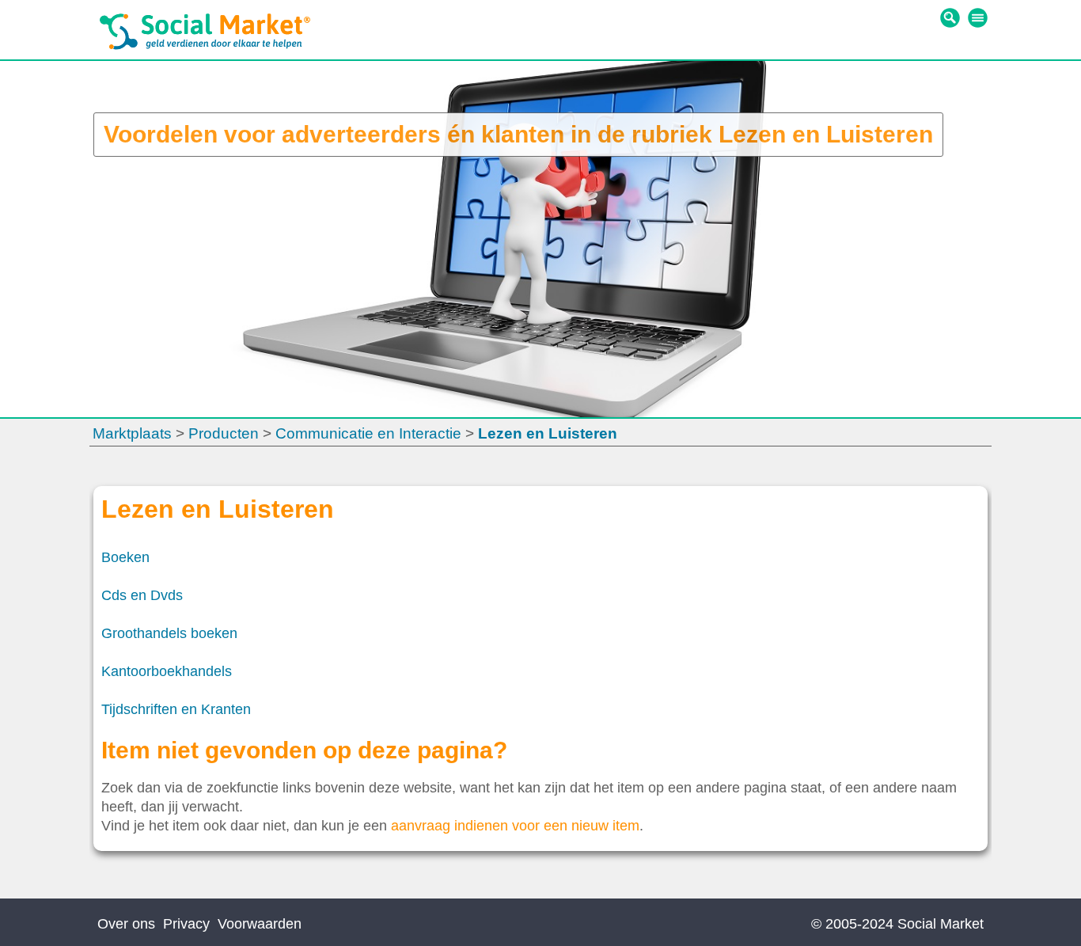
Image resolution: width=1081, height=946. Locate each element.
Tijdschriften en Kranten (176, 709)
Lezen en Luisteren (547, 433)
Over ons (126, 924)
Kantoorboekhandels (166, 671)
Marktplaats (132, 433)
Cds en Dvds (142, 595)
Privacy (186, 924)
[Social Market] (205, 46)
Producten (223, 433)
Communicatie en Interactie (368, 433)
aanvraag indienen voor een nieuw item (515, 826)
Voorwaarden (260, 924)
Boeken (125, 557)
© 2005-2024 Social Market (897, 924)
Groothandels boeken (169, 633)
